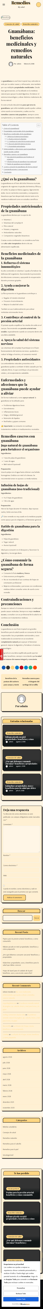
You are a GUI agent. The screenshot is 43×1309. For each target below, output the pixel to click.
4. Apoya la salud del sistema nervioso (19, 144)
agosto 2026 (7, 1057)
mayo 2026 (7, 1074)
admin (19, 64)
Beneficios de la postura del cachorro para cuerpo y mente (11, 681)
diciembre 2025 (8, 1102)
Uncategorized (8, 1155)
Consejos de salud (12, 24)
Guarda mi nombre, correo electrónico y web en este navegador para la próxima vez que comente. (20, 890)
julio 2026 (6, 1063)
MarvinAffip (7, 1026)
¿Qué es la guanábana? (11, 128)
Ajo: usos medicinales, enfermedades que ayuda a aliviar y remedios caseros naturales (18, 995)
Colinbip (6, 1034)
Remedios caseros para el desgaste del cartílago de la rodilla (30, 681)
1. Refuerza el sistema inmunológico (17, 136)
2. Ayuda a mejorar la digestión (16, 139)
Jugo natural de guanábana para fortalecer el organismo (20, 158)
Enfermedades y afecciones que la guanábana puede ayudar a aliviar (20, 150)
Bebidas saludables (10, 1127)
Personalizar (21, 1288)
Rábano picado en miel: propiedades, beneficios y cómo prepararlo (19, 739)
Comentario (8, 824)
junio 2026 (6, 1068)
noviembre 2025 (9, 1108)
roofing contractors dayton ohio (14, 1015)
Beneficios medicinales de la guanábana (17, 134)
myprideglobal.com (9, 1003)
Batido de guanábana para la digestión (19, 164)
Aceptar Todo (20, 1299)
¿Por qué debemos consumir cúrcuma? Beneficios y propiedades (21, 762)
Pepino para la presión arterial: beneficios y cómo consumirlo (20, 1193)
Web (5, 876)
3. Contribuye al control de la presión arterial (21, 141)
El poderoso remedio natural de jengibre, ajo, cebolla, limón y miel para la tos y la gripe (21, 1006)
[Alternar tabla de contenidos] (37, 125)
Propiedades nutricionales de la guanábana (18, 131)
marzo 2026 (7, 1085)
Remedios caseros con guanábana (16, 154)
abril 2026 (6, 1080)
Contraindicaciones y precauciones (16, 169)
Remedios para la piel (10, 1149)
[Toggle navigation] (3, 4)
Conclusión (7, 172)
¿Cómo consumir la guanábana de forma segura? (21, 167)
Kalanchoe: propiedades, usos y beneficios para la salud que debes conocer (20, 788)
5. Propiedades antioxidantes (16, 146)
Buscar (21, 910)
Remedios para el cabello (12, 1144)
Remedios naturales (30, 24)
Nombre (6, 855)
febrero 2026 (7, 1091)
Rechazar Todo (21, 1294)
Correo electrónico (10, 865)
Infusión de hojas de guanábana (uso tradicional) (22, 162)
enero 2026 (7, 1096)
